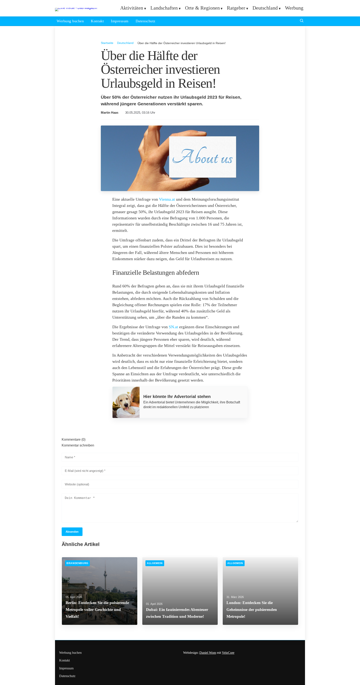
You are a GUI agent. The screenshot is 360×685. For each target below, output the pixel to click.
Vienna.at (167, 199)
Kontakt (97, 21)
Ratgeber (236, 8)
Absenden (72, 531)
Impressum (120, 21)
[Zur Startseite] (76, 8)
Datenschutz (145, 21)
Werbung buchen (70, 21)
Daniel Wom (207, 652)
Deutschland (265, 8)
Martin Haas (109, 112)
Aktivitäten (131, 8)
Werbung (294, 8)
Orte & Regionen (202, 8)
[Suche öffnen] (301, 21)
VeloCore (228, 652)
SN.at (173, 326)
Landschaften (164, 8)
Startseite (107, 43)
